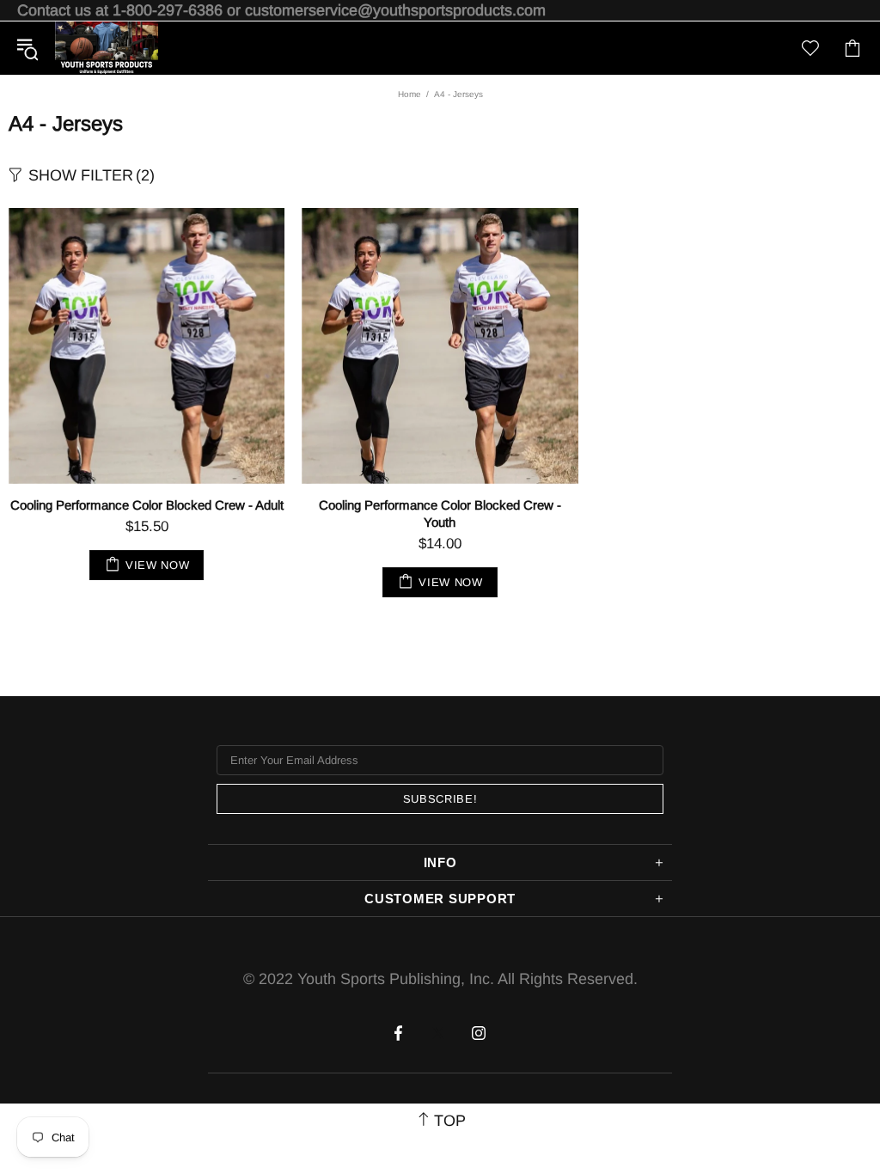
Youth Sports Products (106, 48)
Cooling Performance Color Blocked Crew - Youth (440, 513)
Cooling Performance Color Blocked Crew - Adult (147, 505)
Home (409, 94)
